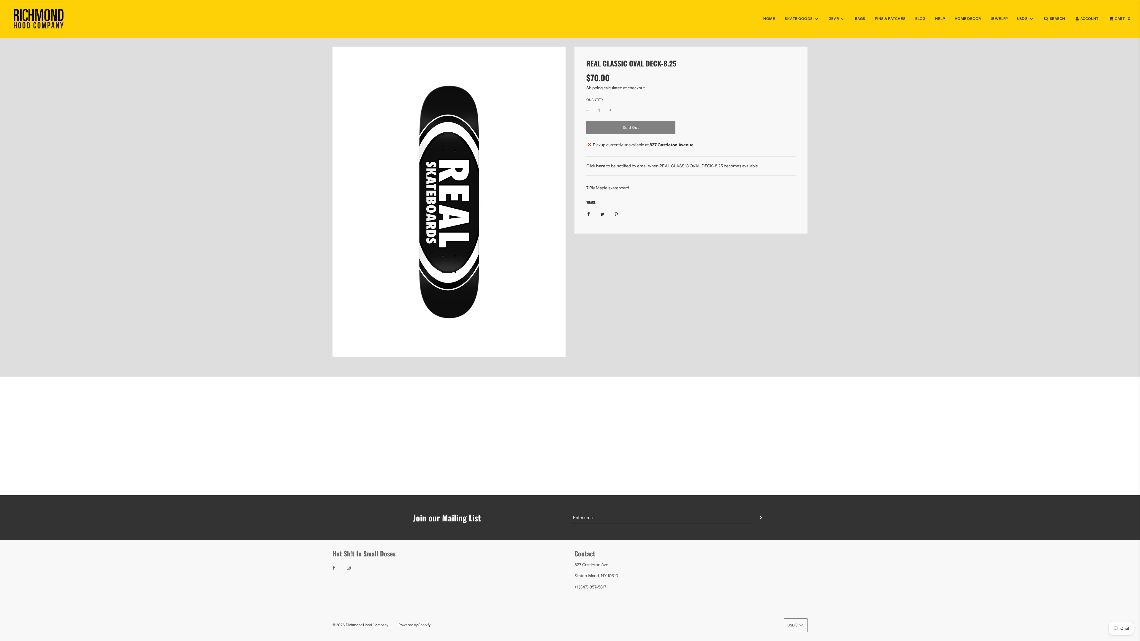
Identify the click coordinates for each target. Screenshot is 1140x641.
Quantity (594, 100)
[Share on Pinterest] (616, 214)
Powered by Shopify (414, 625)
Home (769, 18)
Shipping (594, 88)
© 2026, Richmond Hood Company (360, 625)
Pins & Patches (890, 18)
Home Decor (968, 18)
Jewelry (999, 18)
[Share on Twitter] (602, 214)
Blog (920, 18)
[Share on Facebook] (588, 214)
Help (940, 18)
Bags (860, 18)
